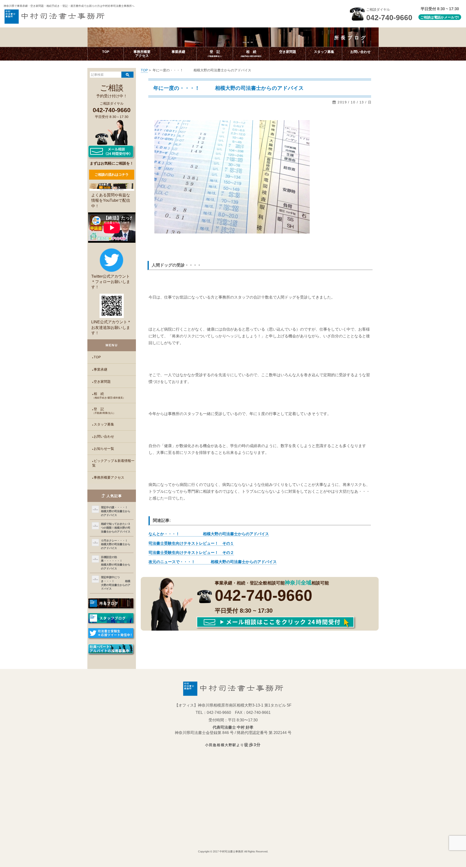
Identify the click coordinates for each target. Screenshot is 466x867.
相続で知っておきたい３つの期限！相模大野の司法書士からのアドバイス (115, 527)
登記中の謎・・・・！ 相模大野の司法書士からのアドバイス (116, 511)
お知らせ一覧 (104, 448)
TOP (97, 357)
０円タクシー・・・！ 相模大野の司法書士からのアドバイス (116, 544)
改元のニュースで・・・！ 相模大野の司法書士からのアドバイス (213, 562)
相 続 (108, 395)
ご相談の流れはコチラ (112, 174)
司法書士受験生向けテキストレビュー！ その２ (191, 552)
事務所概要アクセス (109, 477)
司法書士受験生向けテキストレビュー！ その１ (191, 543)
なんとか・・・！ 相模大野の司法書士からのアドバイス (209, 534)
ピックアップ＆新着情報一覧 (113, 463)
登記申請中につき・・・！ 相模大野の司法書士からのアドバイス (115, 583)
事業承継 (100, 369)
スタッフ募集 (104, 424)
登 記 (104, 410)
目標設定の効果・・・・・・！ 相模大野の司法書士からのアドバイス (116, 563)
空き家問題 (102, 381)
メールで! (451, 17)
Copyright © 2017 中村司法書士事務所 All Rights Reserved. (233, 851)
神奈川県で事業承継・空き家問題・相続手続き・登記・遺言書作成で (69, 5)
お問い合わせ (104, 436)
